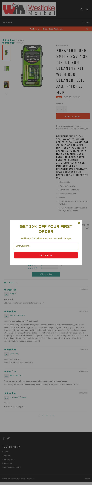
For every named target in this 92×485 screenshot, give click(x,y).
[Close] (79, 223)
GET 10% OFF (46, 255)
